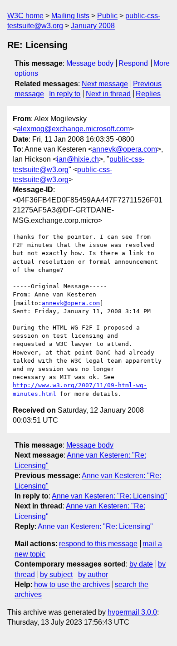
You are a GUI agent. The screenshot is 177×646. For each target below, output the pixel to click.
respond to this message (98, 543)
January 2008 (93, 26)
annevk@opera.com (124, 149)
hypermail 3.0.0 (132, 612)
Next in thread (108, 94)
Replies (148, 94)
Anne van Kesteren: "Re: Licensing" (109, 496)
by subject (56, 574)
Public (107, 16)
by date (141, 564)
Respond (133, 63)
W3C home (25, 16)
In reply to (64, 94)
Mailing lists (70, 16)
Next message (105, 84)
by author (93, 574)
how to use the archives (72, 584)
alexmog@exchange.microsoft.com (73, 129)
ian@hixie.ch (78, 159)
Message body (89, 63)
